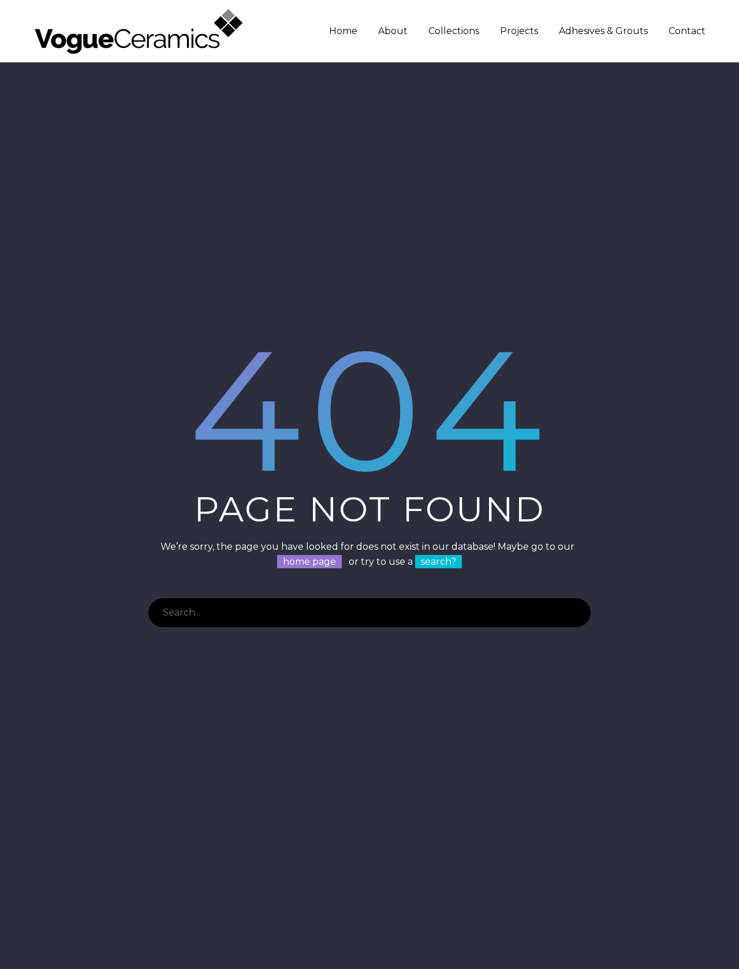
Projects (519, 30)
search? (438, 561)
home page (309, 561)
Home (343, 30)
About (393, 30)
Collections (453, 30)
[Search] (576, 612)
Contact (687, 30)
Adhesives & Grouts (603, 30)
